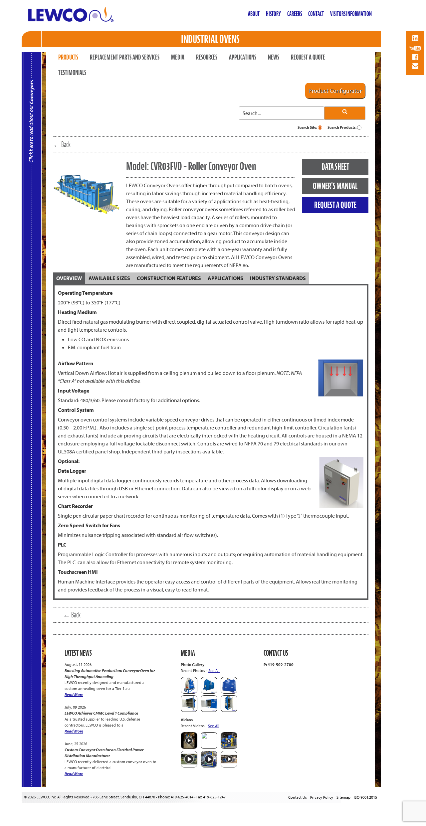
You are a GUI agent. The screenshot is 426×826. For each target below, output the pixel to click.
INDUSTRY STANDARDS (278, 278)
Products (68, 57)
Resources (206, 57)
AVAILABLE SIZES (109, 278)
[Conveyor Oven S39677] (189, 692)
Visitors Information (351, 14)
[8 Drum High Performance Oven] (229, 710)
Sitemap (343, 797)
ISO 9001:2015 (365, 797)
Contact (316, 14)
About (254, 14)
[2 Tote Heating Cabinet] (209, 710)
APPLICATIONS (225, 278)
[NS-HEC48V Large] (229, 692)
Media (177, 57)
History (273, 14)
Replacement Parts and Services (124, 57)
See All (214, 670)
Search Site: (308, 127)
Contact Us (297, 797)
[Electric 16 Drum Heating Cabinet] (189, 710)
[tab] (69, 278)
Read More (74, 694)
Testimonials (72, 72)
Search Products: (342, 127)
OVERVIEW (69, 278)
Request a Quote (308, 57)
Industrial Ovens (210, 39)
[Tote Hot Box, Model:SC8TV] (209, 692)
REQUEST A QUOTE (335, 205)
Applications (242, 57)
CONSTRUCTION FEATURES (169, 278)
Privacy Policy (321, 797)
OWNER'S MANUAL (335, 186)
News (273, 57)
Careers (294, 14)
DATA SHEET (335, 166)
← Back (62, 144)
